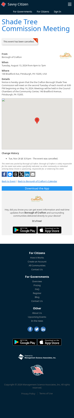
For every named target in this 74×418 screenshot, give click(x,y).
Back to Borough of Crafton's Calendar (37, 181)
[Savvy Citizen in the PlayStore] (25, 230)
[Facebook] (30, 329)
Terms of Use (46, 393)
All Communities (37, 265)
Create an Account (37, 261)
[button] (70, 4)
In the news (37, 320)
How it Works (37, 257)
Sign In (57, 11)
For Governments (22, 11)
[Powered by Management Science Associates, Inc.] (37, 357)
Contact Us (37, 269)
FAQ (37, 289)
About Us (37, 312)
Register (37, 293)
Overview (37, 281)
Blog (37, 297)
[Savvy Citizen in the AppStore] (49, 230)
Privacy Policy (28, 393)
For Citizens (43, 11)
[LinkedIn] (43, 329)
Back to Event (9, 181)
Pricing (37, 285)
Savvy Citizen (18, 4)
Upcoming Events (37, 316)
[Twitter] (36, 329)
